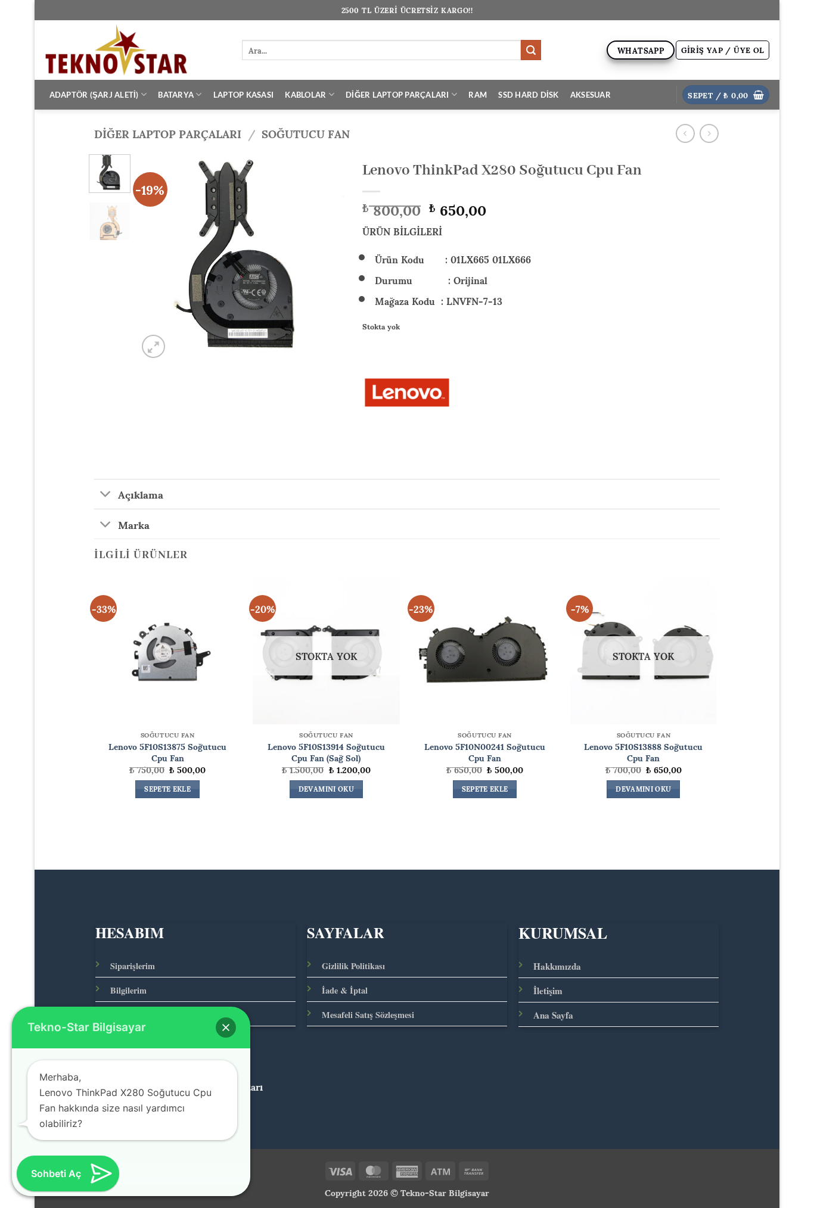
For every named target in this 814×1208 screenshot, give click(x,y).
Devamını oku (326, 789)
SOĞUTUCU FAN (306, 133)
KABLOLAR (305, 94)
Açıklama (140, 494)
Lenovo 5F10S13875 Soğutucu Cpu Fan (167, 751)
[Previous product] (709, 133)
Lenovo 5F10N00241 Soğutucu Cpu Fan (484, 751)
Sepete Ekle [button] (167, 789)
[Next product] (685, 133)
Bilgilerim (128, 990)
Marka (134, 523)
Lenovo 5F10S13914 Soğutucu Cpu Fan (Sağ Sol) (326, 751)
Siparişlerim (132, 966)
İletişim (548, 990)
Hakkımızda (557, 966)
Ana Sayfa (553, 1015)
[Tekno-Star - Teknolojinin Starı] (134, 50)
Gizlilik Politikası (353, 966)
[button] (723, 50)
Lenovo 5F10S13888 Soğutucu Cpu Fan (643, 751)
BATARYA (176, 94)
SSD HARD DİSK (528, 94)
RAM (477, 94)
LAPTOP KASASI (243, 94)
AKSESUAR (590, 94)
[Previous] (156, 257)
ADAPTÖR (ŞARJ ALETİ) (94, 94)
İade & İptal (345, 990)
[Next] (325, 257)
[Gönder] (531, 50)
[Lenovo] (407, 392)
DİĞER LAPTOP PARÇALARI (397, 94)
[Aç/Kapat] (105, 495)
